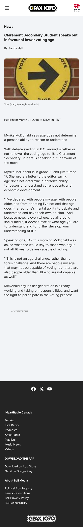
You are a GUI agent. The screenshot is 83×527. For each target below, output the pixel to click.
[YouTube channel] (49, 388)
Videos (9, 449)
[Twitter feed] (41, 388)
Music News (13, 444)
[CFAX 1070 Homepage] (42, 8)
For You (10, 420)
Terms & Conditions (17, 493)
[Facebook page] (33, 388)
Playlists (10, 439)
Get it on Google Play (18, 471)
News (8, 27)
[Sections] (7, 8)
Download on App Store (20, 466)
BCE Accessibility (16, 502)
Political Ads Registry (18, 488)
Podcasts (11, 430)
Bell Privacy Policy (17, 498)
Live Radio (12, 425)
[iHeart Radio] (77, 8)
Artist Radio (12, 434)
